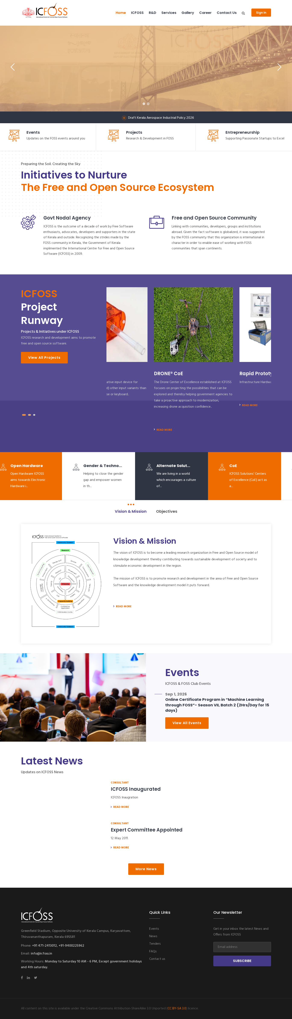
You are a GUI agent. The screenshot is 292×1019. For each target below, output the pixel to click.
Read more (116, 430)
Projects (134, 132)
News (153, 936)
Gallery (187, 12)
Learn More (124, 98)
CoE (171, 465)
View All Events (187, 722)
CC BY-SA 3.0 (177, 1008)
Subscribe (242, 960)
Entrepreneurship (243, 132)
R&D (152, 12)
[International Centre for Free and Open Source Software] (52, 13)
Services (168, 12)
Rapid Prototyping (214, 373)
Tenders (155, 944)
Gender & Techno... (40, 465)
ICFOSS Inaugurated (136, 789)
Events (33, 132)
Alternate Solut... (111, 465)
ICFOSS (137, 12)
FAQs (153, 951)
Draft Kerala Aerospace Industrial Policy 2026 (122, 118)
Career (205, 12)
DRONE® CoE (121, 373)
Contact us (227, 12)
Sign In (261, 12)
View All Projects (44, 357)
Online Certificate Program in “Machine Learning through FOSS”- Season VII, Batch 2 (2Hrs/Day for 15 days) (217, 705)
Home (121, 12)
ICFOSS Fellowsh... (258, 465)
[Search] (243, 13)
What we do (165, 98)
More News (146, 869)
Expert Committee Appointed (147, 830)
